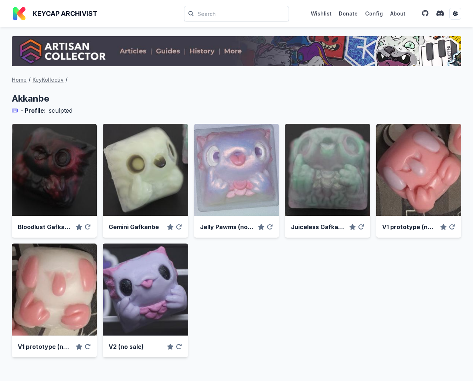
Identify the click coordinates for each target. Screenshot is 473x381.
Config (374, 13)
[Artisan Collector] (236, 51)
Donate (348, 13)
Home (19, 79)
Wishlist (321, 13)
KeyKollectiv (48, 79)
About (397, 13)
